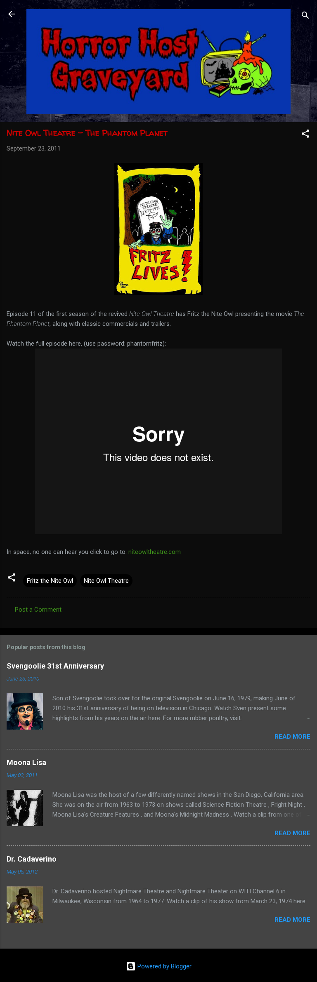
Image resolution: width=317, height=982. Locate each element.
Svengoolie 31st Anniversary (55, 666)
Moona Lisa (26, 762)
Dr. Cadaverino (32, 859)
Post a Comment (38, 609)
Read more (292, 736)
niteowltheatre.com (154, 552)
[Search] (305, 16)
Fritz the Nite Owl (50, 580)
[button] (305, 135)
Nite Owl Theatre (106, 580)
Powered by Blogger (164, 966)
